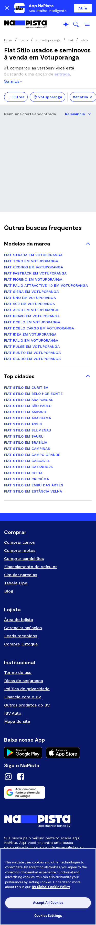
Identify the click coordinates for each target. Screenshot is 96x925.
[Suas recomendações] (65, 24)
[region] (48, 886)
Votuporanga (50, 97)
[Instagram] (8, 777)
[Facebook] (20, 777)
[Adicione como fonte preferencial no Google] (48, 792)
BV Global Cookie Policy (51, 887)
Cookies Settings (48, 915)
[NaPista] (25, 24)
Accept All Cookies (48, 902)
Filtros (18, 97)
